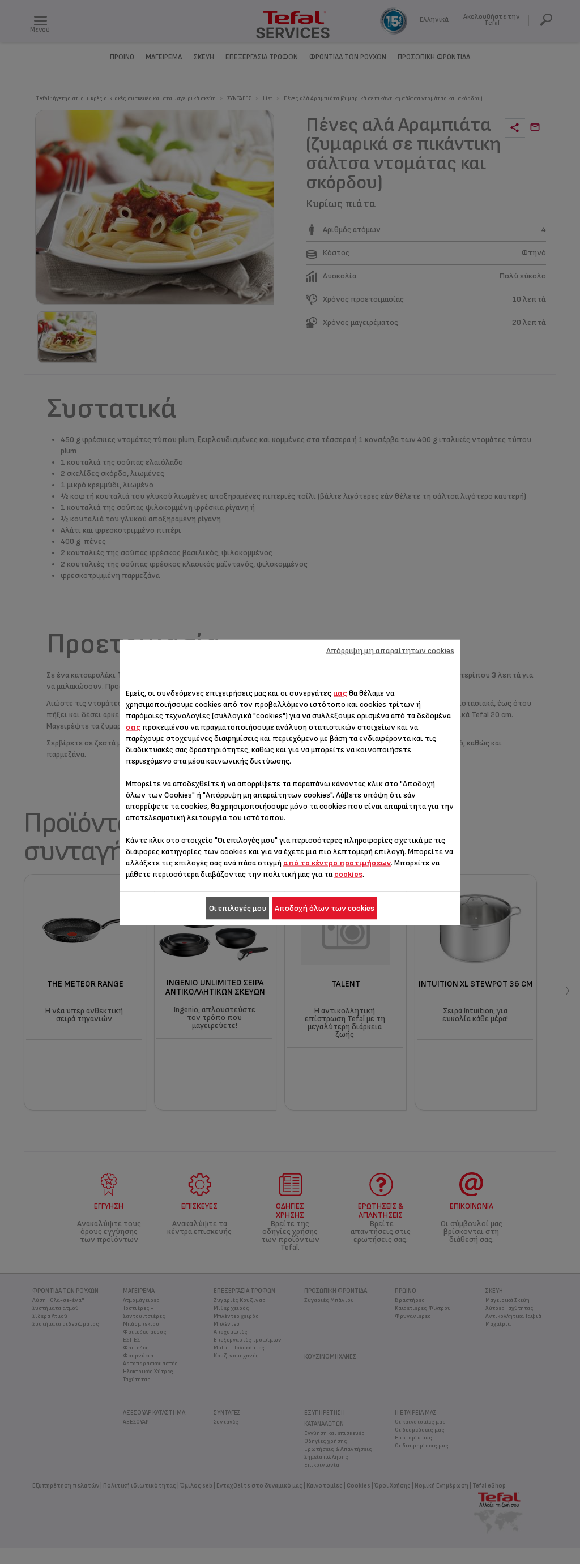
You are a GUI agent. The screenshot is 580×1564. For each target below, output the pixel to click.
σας (133, 726)
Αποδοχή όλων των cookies (324, 907)
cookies (348, 874)
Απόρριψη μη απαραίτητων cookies (390, 650)
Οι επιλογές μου (237, 907)
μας (340, 692)
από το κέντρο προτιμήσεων (337, 862)
